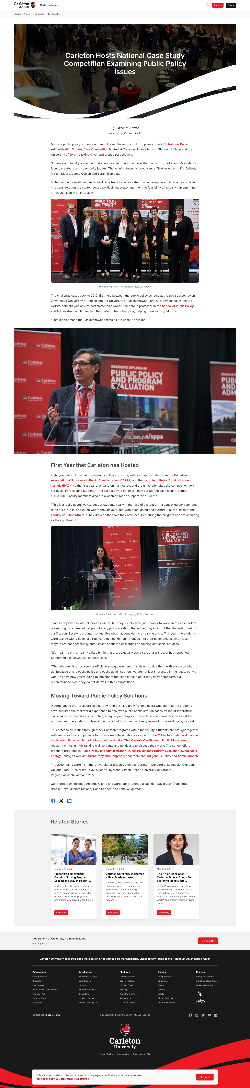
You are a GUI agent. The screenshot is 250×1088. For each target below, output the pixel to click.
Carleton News (49, 5)
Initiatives (37, 1002)
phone (49, 1015)
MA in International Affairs (176, 735)
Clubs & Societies (166, 1002)
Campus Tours (39, 998)
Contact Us (208, 940)
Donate (231, 5)
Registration (125, 998)
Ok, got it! (205, 1077)
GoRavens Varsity (204, 985)
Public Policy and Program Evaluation (153, 751)
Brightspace (85, 981)
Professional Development (45, 989)
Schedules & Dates (88, 976)
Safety (161, 994)
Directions (163, 981)
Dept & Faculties (128, 981)
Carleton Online (86, 998)
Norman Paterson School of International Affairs (89, 740)
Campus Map (164, 976)
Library (82, 985)
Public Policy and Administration (104, 751)
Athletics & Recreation (207, 981)
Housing (124, 989)
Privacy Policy (106, 1054)
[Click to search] (207, 5)
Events (161, 985)
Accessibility (123, 1054)
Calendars (84, 994)
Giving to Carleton (205, 976)
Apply (217, 5)
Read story (62, 913)
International (38, 985)
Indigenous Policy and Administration (172, 756)
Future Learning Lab (88, 1002)
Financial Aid (38, 994)
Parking (161, 989)
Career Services (127, 976)
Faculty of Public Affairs (67, 515)
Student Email (126, 985)
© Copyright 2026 (142, 1054)
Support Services (87, 989)
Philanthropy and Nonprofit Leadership (113, 756)
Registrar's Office (128, 994)
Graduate (36, 981)
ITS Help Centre (127, 1002)
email (58, 1015)
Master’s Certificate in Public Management (159, 740)
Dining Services (165, 998)
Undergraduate (39, 976)
